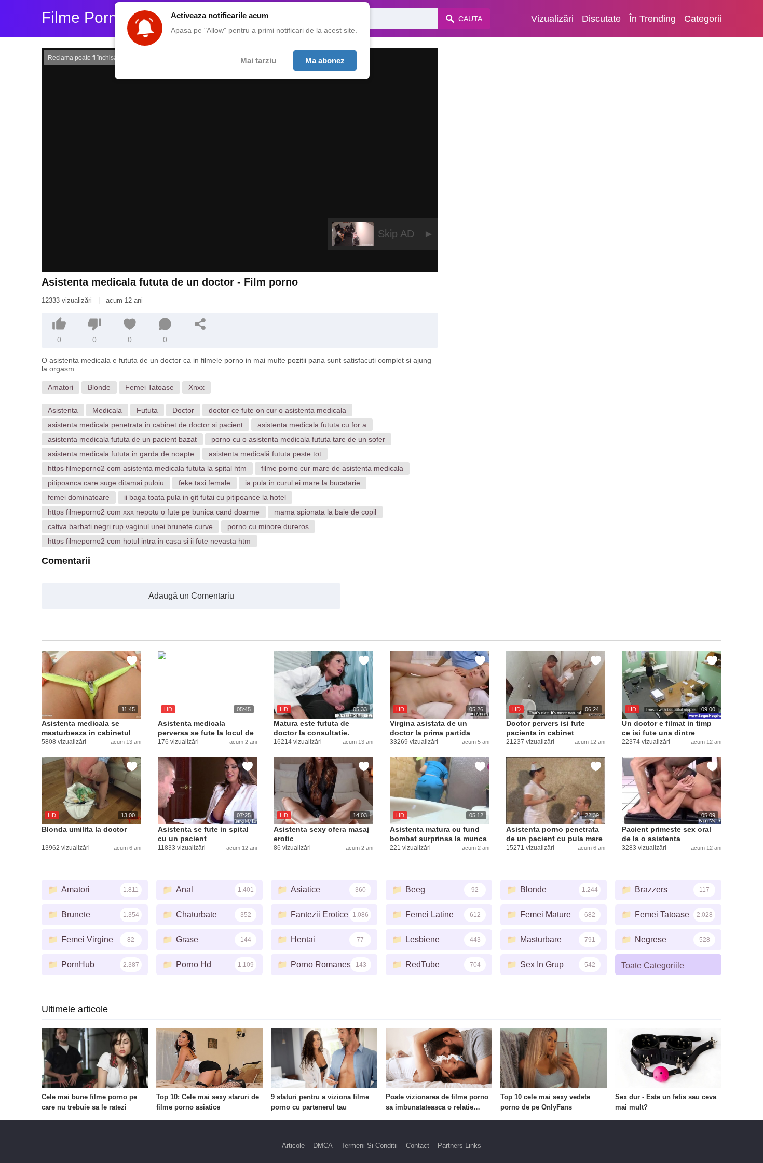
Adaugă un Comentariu (191, 595)
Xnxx (196, 387)
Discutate (601, 18)
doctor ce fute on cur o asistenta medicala (277, 410)
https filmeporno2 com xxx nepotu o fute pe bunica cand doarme (154, 512)
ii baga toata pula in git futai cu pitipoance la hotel (205, 497)
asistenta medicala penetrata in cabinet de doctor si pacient (145, 425)
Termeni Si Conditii (369, 1146)
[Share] (200, 324)
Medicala (107, 410)
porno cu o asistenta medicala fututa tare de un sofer (298, 439)
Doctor (183, 410)
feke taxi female (204, 483)
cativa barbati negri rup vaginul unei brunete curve (130, 526)
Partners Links (459, 1146)
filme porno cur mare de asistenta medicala (332, 468)
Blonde (99, 387)
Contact (417, 1146)
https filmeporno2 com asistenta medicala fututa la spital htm (147, 468)
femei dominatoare (79, 497)
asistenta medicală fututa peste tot (265, 454)
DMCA (323, 1146)
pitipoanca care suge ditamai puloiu (106, 483)
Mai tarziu (258, 60)
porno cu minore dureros (268, 526)
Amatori (60, 387)
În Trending (652, 18)
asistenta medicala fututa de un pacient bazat (122, 439)
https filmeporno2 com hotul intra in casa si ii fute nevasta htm (149, 541)
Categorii (702, 18)
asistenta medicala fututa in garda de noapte (121, 454)
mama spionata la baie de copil (325, 512)
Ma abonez (325, 60)
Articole (293, 1146)
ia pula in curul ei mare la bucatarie (302, 483)
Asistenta (63, 410)
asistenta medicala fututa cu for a (311, 425)
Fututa (147, 410)
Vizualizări (552, 18)
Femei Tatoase (149, 387)
